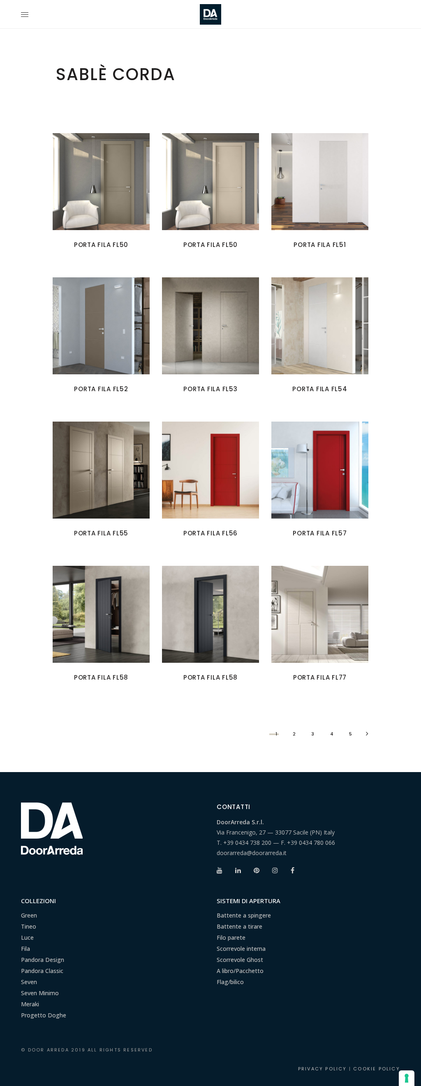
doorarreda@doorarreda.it (252, 853)
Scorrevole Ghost (240, 960)
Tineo (28, 926)
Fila (25, 948)
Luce (27, 937)
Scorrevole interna (241, 948)
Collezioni (38, 901)
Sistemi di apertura (248, 901)
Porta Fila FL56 (210, 533)
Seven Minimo (40, 993)
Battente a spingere (244, 915)
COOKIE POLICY (376, 1068)
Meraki (30, 1004)
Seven (29, 982)
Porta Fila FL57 (320, 533)
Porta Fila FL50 (101, 244)
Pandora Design (42, 960)
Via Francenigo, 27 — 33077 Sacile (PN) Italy (276, 832)
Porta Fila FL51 (320, 244)
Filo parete (231, 937)
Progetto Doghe (43, 1015)
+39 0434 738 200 (247, 842)
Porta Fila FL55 (101, 533)
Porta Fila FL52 (101, 389)
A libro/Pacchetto (240, 971)
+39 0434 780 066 (311, 842)
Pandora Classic (42, 971)
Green (29, 915)
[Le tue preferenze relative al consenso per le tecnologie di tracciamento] (406, 1078)
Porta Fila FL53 (210, 389)
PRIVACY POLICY (322, 1068)
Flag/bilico (230, 982)
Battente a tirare (239, 926)
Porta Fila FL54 (319, 389)
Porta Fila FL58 (101, 677)
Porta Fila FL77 (320, 677)
